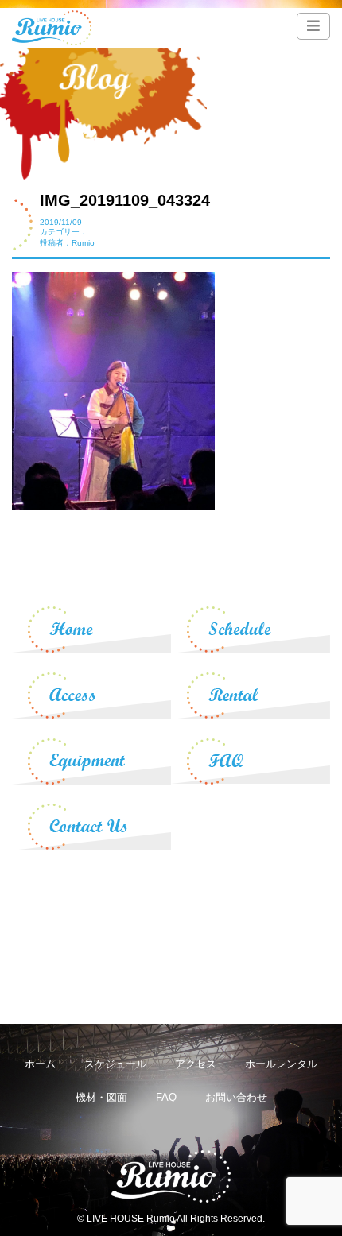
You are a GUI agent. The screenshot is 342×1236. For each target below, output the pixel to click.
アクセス (195, 1064)
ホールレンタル (281, 1064)
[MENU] (313, 26)
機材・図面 (101, 1097)
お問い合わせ (236, 1097)
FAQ (166, 1097)
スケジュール (115, 1064)
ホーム (40, 1064)
